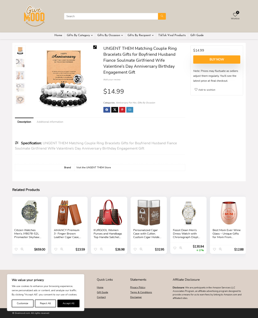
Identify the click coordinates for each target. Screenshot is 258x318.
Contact (101, 297)
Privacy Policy (137, 287)
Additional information (50, 122)
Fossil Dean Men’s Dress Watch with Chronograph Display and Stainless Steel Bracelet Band (187, 237)
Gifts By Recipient (139, 35)
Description (24, 122)
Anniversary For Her (126, 102)
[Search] (162, 16)
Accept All (68, 303)
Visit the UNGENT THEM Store (93, 167)
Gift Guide (197, 35)
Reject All (45, 303)
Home (58, 35)
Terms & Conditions (141, 292)
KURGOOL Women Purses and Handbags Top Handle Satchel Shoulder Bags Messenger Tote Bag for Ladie (108, 239)
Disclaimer (136, 297)
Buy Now (217, 59)
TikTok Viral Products (172, 35)
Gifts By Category (78, 35)
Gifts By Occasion (108, 35)
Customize (22, 303)
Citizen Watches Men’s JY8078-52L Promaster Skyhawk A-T (27, 235)
